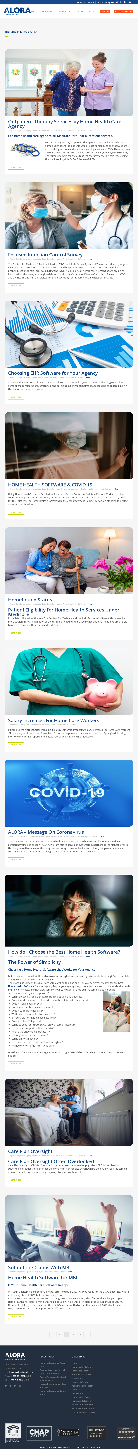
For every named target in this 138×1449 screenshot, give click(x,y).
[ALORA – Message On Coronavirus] (69, 793)
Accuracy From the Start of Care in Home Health (52, 1372)
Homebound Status (30, 599)
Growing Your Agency (50, 377)
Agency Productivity (33, 130)
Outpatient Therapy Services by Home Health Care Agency (64, 123)
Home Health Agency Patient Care (53, 1365)
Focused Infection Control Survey (45, 254)
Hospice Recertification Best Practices (53, 1386)
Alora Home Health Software (74, 130)
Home (74, 1363)
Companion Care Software (84, 1412)
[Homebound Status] (69, 560)
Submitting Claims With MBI (39, 1267)
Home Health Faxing (81, 1397)
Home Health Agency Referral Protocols (53, 1393)
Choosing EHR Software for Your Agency (53, 373)
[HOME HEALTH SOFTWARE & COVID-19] (69, 445)
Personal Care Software (83, 1408)
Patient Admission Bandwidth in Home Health (53, 1379)
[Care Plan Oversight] (69, 1112)
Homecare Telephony (82, 1401)
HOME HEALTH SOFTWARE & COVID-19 (50, 484)
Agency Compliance (17, 130)
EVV (51, 979)
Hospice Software (80, 1382)
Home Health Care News (51, 130)
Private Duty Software (82, 1404)
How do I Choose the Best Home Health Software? (64, 952)
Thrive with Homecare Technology (74, 489)
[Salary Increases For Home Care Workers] (69, 681)
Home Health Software (21, 986)
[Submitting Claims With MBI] (69, 1228)
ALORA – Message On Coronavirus (46, 832)
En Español (109, 2)
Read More (16, 167)
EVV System (77, 1393)
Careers (100, 2)
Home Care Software (81, 1370)
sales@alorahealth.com (22, 1372)
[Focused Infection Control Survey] (69, 215)
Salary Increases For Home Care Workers (53, 720)
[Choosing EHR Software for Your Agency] (69, 334)
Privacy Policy (96, 1447)
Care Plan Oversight (30, 1151)
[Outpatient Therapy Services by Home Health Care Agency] (69, 82)
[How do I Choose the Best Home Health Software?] (69, 911)
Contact (79, 2)
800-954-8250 (19, 1376)
